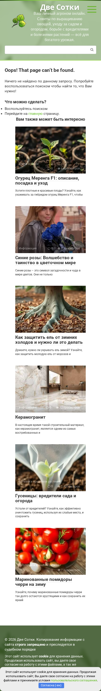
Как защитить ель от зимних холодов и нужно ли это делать (49, 340)
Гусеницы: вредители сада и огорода (45, 498)
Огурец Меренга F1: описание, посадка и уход (47, 180)
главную (35, 114)
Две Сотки (59, 7)
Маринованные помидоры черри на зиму (43, 582)
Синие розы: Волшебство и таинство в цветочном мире (45, 260)
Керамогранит (30, 417)
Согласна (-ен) (51, 685)
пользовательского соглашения (74, 680)
